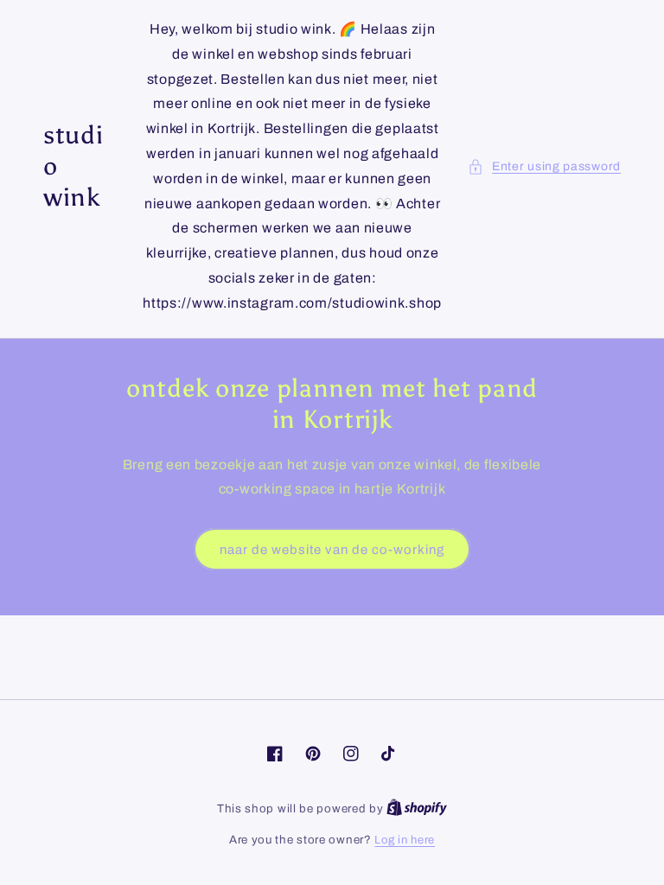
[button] (544, 166)
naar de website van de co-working (332, 550)
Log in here (404, 840)
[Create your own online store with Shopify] (416, 809)
